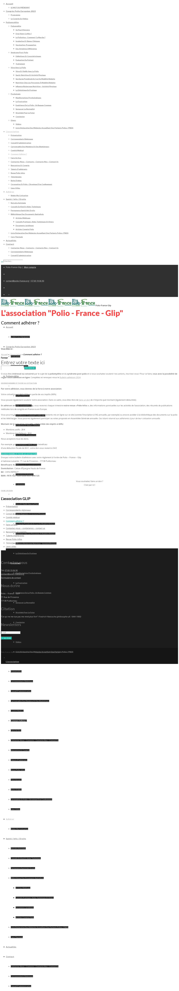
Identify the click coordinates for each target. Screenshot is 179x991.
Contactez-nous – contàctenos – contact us (25, 528)
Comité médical (13, 517)
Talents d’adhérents (15, 535)
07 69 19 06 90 (37, 281)
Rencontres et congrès (16, 532)
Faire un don (11, 524)
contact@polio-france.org (17, 281)
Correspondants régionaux (18, 510)
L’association (15, 354)
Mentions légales (42, 652)
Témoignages (12, 543)
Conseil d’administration (17, 513)
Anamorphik (55, 652)
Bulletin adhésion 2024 (70, 377)
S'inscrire (6, 638)
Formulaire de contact (11, 577)
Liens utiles (11, 546)
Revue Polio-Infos (14, 539)
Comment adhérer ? (15, 521)
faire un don (84, 400)
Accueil (4, 354)
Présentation (12, 506)
